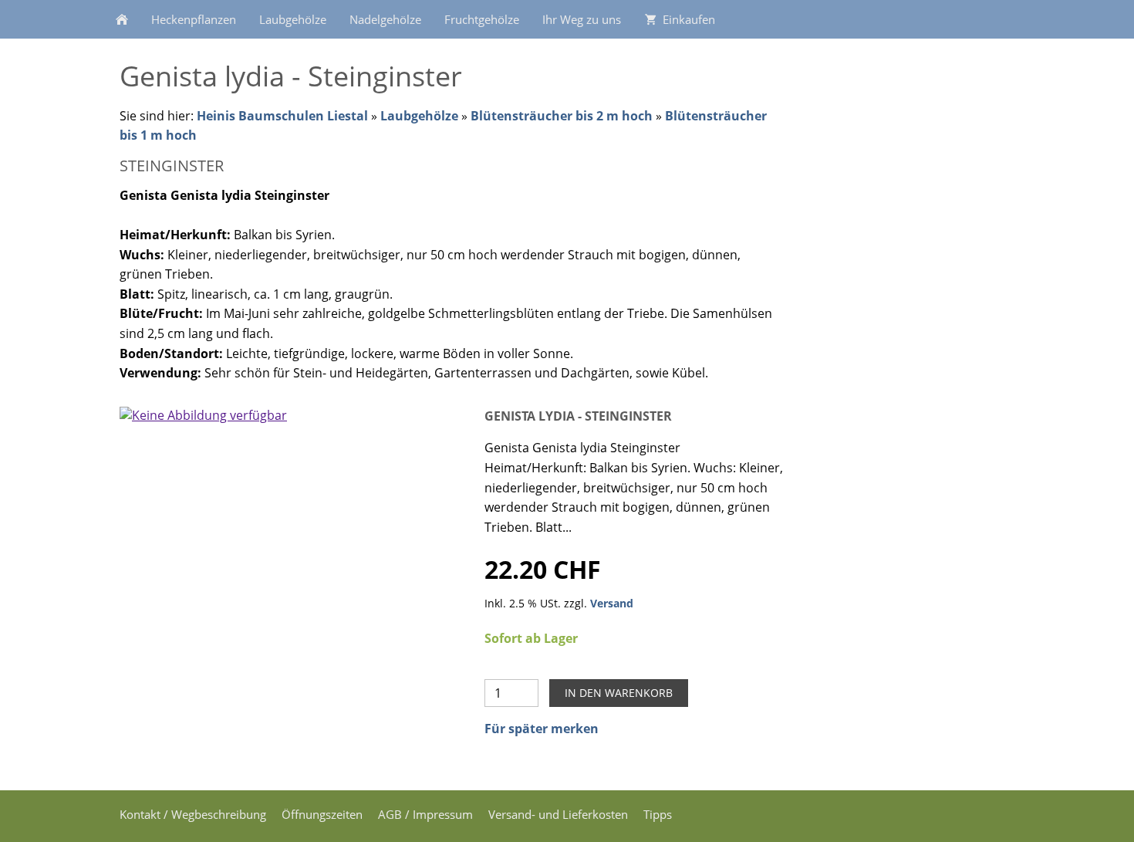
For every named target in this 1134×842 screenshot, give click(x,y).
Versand (611, 603)
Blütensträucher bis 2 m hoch (562, 115)
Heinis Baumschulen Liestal (284, 115)
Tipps (657, 814)
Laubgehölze (419, 115)
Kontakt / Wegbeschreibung (193, 814)
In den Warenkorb (619, 692)
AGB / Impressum (425, 814)
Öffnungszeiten (322, 814)
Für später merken (541, 728)
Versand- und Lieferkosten (558, 814)
